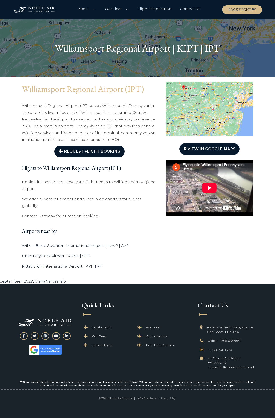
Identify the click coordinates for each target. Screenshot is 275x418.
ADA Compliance (147, 398)
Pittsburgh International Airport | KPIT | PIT (62, 266)
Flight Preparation (154, 9)
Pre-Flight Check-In (160, 345)
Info (62, 281)
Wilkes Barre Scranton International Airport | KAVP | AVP (75, 245)
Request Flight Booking (91, 151)
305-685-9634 (231, 341)
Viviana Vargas (45, 281)
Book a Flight (102, 345)
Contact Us (190, 9)
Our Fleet (99, 336)
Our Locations (156, 336)
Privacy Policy (168, 398)
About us (153, 327)
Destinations (101, 327)
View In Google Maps (210, 149)
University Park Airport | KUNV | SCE (56, 256)
